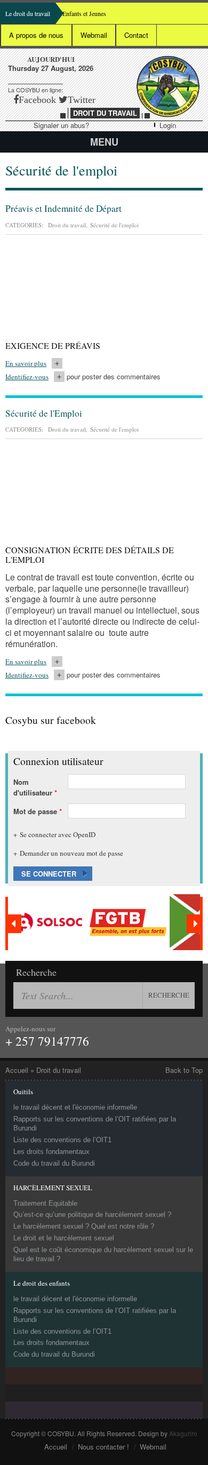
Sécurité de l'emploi (114, 225)
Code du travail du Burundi (54, 1163)
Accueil (16, 1070)
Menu (104, 142)
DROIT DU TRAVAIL (105, 113)
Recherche (36, 972)
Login (167, 125)
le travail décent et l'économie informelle (75, 1107)
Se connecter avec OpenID (57, 834)
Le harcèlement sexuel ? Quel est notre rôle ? (83, 1226)
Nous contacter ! (103, 1447)
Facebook (37, 100)
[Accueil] (168, 86)
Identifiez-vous (27, 376)
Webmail (94, 35)
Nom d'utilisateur (35, 787)
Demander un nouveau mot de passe (71, 853)
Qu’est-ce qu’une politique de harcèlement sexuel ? (92, 1215)
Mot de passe (37, 811)
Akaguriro (183, 1433)
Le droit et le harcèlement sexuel (63, 1238)
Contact (136, 35)
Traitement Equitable (45, 1203)
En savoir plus (33, 363)
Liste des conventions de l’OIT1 (62, 1140)
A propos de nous (36, 35)
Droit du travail (67, 225)
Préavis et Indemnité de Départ (63, 208)
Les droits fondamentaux (51, 1152)
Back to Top (184, 1070)
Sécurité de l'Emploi (43, 413)
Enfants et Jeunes (84, 13)
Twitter (81, 100)
